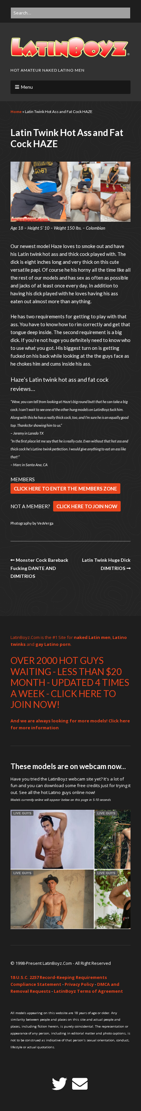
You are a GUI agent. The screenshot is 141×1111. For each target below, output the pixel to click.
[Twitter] (59, 1084)
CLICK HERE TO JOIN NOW (86, 506)
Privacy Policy (79, 984)
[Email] (80, 1084)
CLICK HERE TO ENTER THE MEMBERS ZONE (65, 488)
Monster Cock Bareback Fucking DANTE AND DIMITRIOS (39, 568)
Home (16, 111)
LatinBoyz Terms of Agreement (88, 991)
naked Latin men (92, 637)
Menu (27, 87)
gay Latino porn (52, 644)
